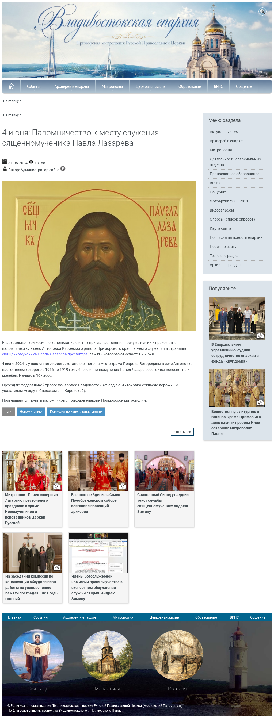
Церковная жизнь (150, 86)
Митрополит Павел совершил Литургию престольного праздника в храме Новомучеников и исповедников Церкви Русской (31, 509)
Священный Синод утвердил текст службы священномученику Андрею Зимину (163, 503)
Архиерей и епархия (72, 86)
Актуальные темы (225, 132)
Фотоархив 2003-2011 (229, 201)
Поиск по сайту (223, 246)
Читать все (182, 432)
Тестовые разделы (226, 256)
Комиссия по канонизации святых (76, 411)
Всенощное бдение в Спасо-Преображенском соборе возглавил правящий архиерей (96, 503)
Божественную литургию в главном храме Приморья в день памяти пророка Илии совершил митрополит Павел (236, 422)
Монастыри (107, 688)
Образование (189, 86)
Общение (244, 86)
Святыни (37, 688)
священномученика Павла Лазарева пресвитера (45, 354)
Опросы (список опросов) (232, 219)
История (177, 688)
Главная (14, 617)
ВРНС (218, 86)
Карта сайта (220, 228)
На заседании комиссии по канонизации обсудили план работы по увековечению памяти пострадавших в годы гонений (32, 587)
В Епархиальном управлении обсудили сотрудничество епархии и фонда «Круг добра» (235, 353)
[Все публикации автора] (63, 170)
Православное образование (234, 174)
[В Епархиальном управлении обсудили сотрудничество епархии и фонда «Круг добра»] (237, 338)
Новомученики (31, 411)
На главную (12, 101)
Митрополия (112, 86)
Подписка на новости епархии (236, 237)
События (34, 86)
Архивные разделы (226, 265)
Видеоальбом (222, 210)
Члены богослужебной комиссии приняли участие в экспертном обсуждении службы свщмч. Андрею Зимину (97, 587)
